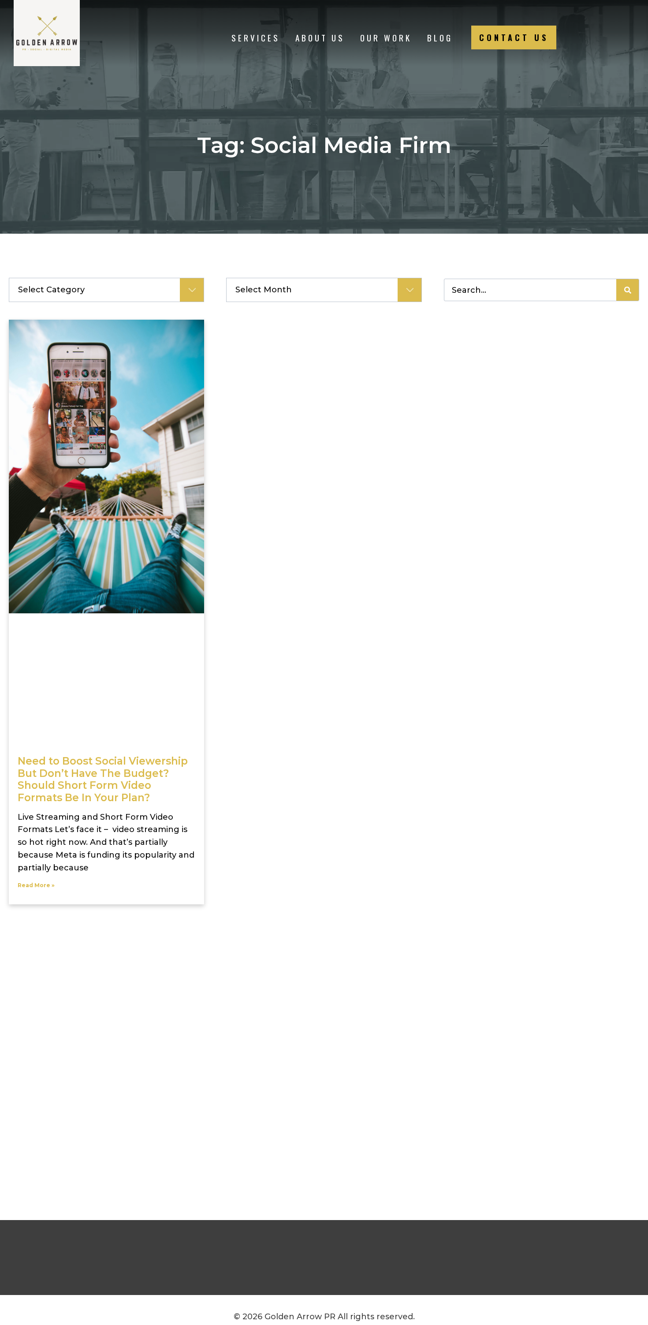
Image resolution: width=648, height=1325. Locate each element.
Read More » (36, 885)
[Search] (627, 290)
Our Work (386, 38)
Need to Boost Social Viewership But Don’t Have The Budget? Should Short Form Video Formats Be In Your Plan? (103, 779)
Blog (440, 38)
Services (255, 38)
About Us (320, 38)
